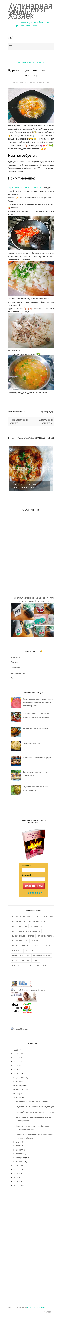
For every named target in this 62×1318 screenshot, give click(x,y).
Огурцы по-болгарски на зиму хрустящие (35, 1106)
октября (20, 1085)
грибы (25, 946)
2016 (16, 1173)
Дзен (13, 678)
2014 (16, 1181)
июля (18, 1097)
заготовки (36, 946)
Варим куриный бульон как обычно (25, 187)
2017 (16, 1169)
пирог (35, 960)
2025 (16, 1050)
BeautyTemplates (36, 1308)
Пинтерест (16, 662)
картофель (17, 951)
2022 (16, 1061)
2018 (16, 1165)
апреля (19, 1149)
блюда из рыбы (37, 926)
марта (19, 1153)
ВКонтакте (15, 657)
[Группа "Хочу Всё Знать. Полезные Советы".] (28, 990)
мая (18, 1145)
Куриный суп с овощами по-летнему (33, 1101)
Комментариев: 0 (16, 412)
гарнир (15, 946)
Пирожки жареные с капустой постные (39, 486)
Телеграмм (16, 667)
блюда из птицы (19, 926)
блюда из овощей (37, 921)
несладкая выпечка (41, 955)
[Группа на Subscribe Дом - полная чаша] (21, 1012)
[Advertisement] (33, 1241)
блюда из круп (18, 921)
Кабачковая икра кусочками (35, 728)
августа (19, 1093)
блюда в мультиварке (22, 916)
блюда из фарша (19, 941)
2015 (16, 1177)
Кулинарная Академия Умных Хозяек (30, 10)
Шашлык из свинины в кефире (37, 757)
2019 (16, 1073)
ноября (19, 1081)
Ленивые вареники (31, 743)
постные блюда (19, 965)
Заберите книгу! (34, 886)
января (19, 1161)
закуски (48, 946)
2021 (16, 1065)
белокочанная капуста (31, 62)
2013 (16, 1185)
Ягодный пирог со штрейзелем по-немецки (36, 1112)
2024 (16, 1053)
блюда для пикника (44, 916)
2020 (16, 1069)
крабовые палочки (20, 955)
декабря (20, 1077)
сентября (20, 1089)
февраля (20, 1157)
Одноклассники (18, 673)
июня (18, 1142)
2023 (16, 1057)
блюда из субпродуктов (23, 936)
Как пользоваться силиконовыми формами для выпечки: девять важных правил (38, 702)
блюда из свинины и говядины (26, 931)
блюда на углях (38, 941)
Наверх (48, 1312)
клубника (30, 951)
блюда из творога (46, 936)
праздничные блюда (39, 965)
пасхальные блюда (20, 960)
